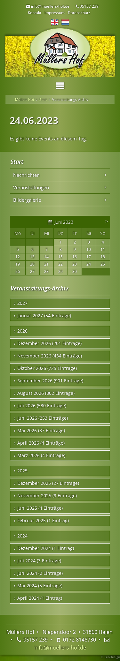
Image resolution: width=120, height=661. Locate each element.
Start (43, 99)
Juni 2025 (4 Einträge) (40, 508)
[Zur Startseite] (60, 48)
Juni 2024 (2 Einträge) (40, 573)
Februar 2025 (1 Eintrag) (43, 520)
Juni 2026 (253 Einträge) (42, 418)
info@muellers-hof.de (60, 647)
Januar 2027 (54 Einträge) (44, 316)
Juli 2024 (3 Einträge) (39, 561)
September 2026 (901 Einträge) (50, 381)
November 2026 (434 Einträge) (49, 356)
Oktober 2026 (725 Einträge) (47, 368)
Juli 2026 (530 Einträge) (41, 406)
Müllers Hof (24, 99)
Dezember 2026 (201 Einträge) (49, 343)
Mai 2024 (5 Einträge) (39, 586)
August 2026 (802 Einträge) (46, 393)
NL (65, 22)
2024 (22, 536)
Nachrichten (26, 175)
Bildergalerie (27, 200)
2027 (22, 303)
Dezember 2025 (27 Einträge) (48, 483)
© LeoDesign (110, 657)
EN (55, 22)
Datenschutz (79, 12)
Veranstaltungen (31, 187)
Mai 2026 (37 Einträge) (41, 430)
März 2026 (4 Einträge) (41, 455)
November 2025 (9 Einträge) (47, 496)
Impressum (54, 12)
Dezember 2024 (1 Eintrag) (45, 548)
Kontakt (34, 12)
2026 (22, 331)
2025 (22, 471)
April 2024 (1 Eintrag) (39, 598)
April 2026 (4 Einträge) (41, 443)
